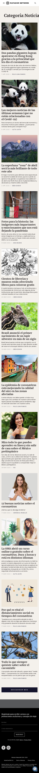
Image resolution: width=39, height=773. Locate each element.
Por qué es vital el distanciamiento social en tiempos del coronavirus (18, 613)
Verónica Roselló (20, 513)
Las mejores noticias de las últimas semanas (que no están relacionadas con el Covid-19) (18, 115)
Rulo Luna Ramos (19, 74)
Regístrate (19, 734)
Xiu (14, 467)
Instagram (8, 748)
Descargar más (19, 690)
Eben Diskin (16, 186)
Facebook (4, 748)
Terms (21, 740)
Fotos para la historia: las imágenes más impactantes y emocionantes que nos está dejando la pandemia (19, 226)
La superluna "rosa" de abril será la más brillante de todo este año (19, 168)
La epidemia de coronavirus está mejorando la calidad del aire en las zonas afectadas (19, 389)
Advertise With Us (8, 760)
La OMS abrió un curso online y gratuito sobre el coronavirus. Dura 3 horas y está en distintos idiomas (19, 553)
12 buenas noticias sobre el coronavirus (18, 505)
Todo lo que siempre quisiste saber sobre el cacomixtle (15, 665)
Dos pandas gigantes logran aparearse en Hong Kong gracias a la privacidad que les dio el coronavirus (19, 57)
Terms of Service (20, 760)
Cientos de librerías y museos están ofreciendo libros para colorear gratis (18, 281)
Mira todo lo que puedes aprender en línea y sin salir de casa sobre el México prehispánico (19, 447)
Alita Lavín (16, 129)
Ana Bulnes (17, 243)
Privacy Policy (27, 740)
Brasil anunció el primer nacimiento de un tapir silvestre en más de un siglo (19, 336)
